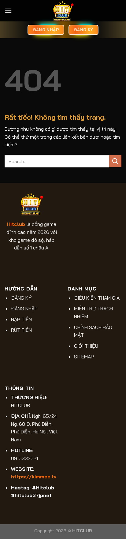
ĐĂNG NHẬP (24, 308)
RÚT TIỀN (21, 330)
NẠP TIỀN (21, 319)
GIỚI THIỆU (86, 346)
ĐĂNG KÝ (21, 298)
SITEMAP (84, 357)
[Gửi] (115, 161)
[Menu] (8, 10)
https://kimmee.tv (33, 476)
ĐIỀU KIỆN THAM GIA (97, 298)
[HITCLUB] (63, 10)
